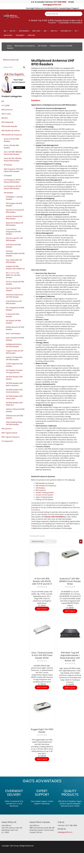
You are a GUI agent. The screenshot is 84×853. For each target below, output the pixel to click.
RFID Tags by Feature (9, 433)
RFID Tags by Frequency (11, 437)
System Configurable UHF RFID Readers (14, 358)
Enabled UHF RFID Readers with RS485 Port (15, 267)
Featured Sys (66, 31)
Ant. (45, 31)
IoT (76, 31)
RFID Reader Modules (9, 126)
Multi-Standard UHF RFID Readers (15, 339)
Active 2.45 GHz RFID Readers (11, 140)
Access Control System (44, 495)
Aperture (31, 35)
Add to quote (42, 609)
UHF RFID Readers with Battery (14, 378)
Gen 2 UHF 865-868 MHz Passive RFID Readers (13, 153)
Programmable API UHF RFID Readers (14, 352)
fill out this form (74, 507)
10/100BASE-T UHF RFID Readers (14, 198)
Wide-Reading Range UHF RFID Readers (14, 423)
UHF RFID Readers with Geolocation (14, 397)
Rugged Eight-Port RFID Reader (42, 730)
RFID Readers (24, 31)
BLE (5, 31)
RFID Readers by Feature (11, 130)
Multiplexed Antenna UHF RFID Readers (14, 345)
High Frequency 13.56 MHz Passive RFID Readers (13, 170)
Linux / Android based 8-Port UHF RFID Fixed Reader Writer (42, 655)
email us (36, 510)
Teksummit (20, 35)
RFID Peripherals (7, 122)
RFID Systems (7, 429)
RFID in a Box (6, 114)
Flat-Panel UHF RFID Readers (13, 289)
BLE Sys (12, 31)
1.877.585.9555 (59, 2)
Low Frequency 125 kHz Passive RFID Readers (12, 181)
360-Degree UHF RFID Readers (14, 204)
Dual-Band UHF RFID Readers (13, 246)
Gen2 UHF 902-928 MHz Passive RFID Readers (13, 159)
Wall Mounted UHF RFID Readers (14, 417)
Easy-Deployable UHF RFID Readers (14, 261)
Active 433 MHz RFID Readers (11, 146)
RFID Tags (36, 31)
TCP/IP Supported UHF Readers (14, 365)
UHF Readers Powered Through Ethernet (14, 371)
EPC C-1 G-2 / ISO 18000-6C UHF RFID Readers (13, 275)
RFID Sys (54, 31)
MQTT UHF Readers (13, 334)
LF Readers (8, 175)
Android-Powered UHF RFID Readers (14, 217)
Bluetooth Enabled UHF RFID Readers (14, 224)
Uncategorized (7, 441)
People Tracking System (45, 492)
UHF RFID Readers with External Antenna (14, 391)
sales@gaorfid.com (52, 4)
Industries (8, 35)
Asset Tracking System (44, 497)
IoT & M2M (6, 105)
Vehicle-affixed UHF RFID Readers (15, 410)
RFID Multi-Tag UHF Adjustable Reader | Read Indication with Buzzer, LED (70, 656)
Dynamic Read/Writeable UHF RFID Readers (15, 253)
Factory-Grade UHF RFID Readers (15, 283)
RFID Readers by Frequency (25, 46)
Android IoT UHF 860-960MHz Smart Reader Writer (70, 581)
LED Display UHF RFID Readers (13, 322)
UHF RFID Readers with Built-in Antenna (14, 384)
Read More (35, 100)
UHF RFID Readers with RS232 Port (14, 404)
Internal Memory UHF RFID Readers (14, 302)
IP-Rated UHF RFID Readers (12, 315)
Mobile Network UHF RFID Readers (15, 328)
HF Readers (8, 165)
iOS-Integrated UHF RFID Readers (15, 309)
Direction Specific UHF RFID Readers (14, 239)
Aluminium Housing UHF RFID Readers (15, 211)
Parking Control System (44, 499)
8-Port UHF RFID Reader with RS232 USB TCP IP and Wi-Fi (42, 581)
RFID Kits (5, 118)
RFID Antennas (7, 110)
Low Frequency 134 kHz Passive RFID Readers (12, 187)
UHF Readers (42, 46)
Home (9, 46)
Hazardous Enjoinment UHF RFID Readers (14, 296)
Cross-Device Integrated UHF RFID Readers (13, 231)
